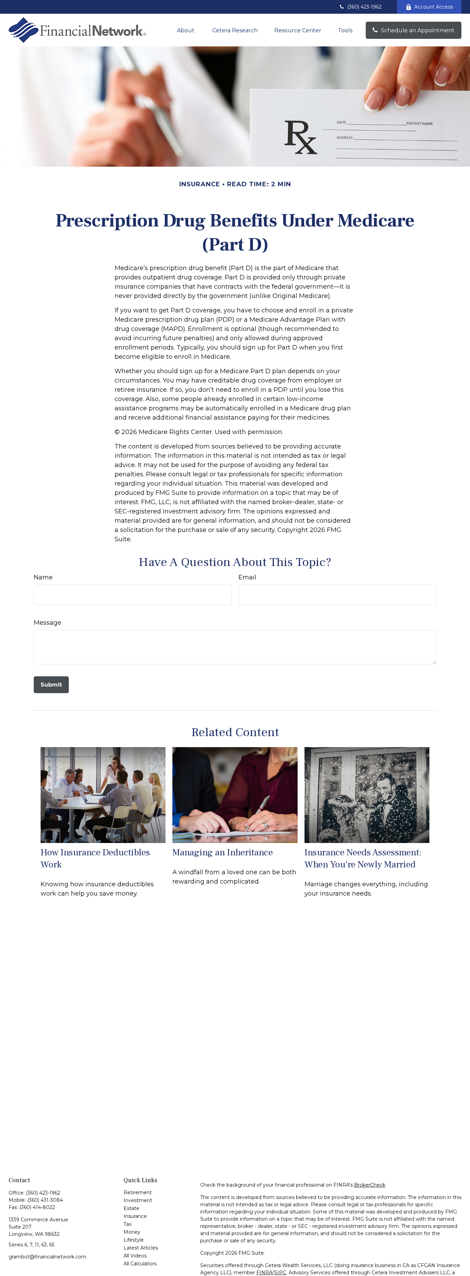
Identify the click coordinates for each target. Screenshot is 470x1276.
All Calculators (140, 1264)
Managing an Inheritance (222, 852)
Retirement (138, 1192)
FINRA (264, 1272)
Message (47, 622)
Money (132, 1232)
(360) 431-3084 (45, 1200)
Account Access (433, 7)
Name (43, 577)
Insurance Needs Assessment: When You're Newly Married (363, 858)
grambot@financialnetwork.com (47, 1257)
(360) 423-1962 (364, 7)
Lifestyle (134, 1240)
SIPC (280, 1272)
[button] (186, 30)
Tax (127, 1224)
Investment (138, 1200)
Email (247, 577)
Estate (131, 1208)
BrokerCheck (369, 1185)
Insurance (135, 1216)
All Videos (135, 1256)
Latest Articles (141, 1248)
